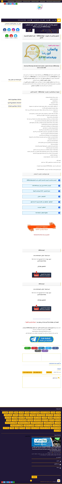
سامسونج (21, 417)
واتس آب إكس (56, 425)
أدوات (58, 412)
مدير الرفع (45, 420)
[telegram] (7, 4)
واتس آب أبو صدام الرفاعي (36, 422)
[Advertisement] (39, 14)
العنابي (49, 80)
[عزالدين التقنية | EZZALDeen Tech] (40, 7)
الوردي (45, 80)
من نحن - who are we (26, 1)
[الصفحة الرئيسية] (59, 20)
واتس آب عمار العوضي (28, 425)
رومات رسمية (36, 417)
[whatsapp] (16, 4)
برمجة (41, 20)
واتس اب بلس (45, 78)
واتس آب (35, 20)
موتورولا (29, 420)
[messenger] (14, 4)
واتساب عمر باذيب (30, 78)
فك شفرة (7, 417)
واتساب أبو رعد (48, 32)
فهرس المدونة (42, 1)
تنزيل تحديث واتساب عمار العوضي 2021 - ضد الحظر (51, 162)
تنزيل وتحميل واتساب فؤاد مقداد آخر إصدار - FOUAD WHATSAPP (49, 169)
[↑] (31, 481)
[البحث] (2, 1)
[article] (33, 357)
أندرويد (53, 20)
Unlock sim (57, 430)
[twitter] (11, 4)
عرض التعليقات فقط (37, 372)
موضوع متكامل (22, 420)
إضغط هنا (38, 212)
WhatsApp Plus (54, 76)
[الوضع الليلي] (58, 480)
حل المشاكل (56, 417)
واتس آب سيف (38, 425)
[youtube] (5, 4)
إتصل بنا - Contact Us (35, 1)
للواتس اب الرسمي (35, 85)
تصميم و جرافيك (21, 20)
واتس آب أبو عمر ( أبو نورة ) (23, 422)
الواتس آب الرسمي (44, 412)
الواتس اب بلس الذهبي (30, 82)
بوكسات (4, 412)
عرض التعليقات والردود (27, 372)
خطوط (49, 417)
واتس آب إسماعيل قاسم (10, 422)
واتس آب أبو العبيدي (48, 422)
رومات (44, 417)
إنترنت (26, 412)
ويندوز (47, 20)
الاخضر (42, 80)
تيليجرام (28, 20)
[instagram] (13, 4)
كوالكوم (57, 420)
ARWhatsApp (32, 76)
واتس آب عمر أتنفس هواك (16, 425)
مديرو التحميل (37, 420)
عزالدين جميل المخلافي (56, 452)
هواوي (8, 420)
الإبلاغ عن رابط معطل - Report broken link (53, 1)
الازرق (25, 78)
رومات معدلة (28, 417)
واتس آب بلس (54, 32)
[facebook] (9, 4)
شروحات (14, 417)
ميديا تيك (14, 420)
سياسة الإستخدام (19, 1)
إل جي (52, 412)
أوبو (15, 412)
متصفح (51, 420)
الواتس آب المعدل (34, 412)
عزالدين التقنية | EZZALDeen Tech (46, 481)
